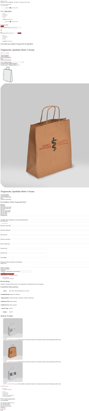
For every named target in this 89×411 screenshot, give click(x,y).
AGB (4, 391)
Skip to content (4, 1)
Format (2, 62)
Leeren (18, 65)
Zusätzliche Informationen (8, 278)
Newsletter (5, 14)
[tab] (45, 277)
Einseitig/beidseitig (4, 63)
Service (4, 16)
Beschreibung (6, 277)
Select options (15, 339)
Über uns (5, 388)
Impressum (5, 394)
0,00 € (17, 7)
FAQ (4, 17)
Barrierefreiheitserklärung (8, 395)
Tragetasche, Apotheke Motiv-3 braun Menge (10, 271)
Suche (2, 26)
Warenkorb (13, 7)
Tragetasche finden (4, 25)
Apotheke (16, 275)
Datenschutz (5, 392)
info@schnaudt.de (7, 406)
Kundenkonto (9, 19)
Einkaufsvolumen (4, 65)
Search (19, 33)
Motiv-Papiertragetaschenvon (6, 5)
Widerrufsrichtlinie (7, 396)
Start (4, 13)
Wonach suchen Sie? (5, 27)
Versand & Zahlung (7, 389)
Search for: (3, 33)
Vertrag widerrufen (4, 386)
